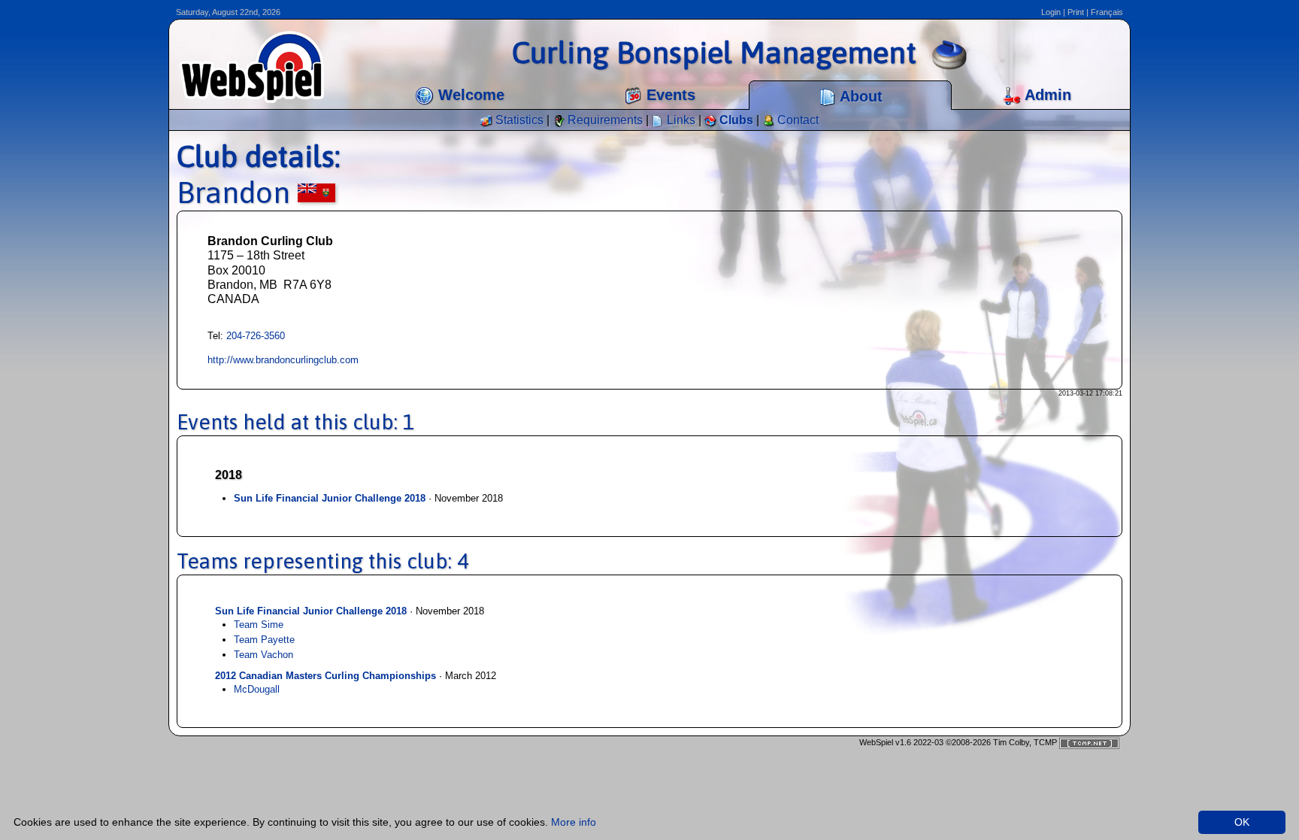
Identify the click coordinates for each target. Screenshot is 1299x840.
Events (668, 94)
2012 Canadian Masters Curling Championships (325, 675)
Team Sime (258, 624)
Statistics (518, 120)
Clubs (734, 120)
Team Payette (264, 639)
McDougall (257, 689)
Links (679, 120)
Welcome (469, 94)
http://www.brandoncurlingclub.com (283, 359)
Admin (1046, 94)
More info (573, 822)
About (859, 96)
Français (1107, 12)
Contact (796, 120)
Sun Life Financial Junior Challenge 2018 (329, 498)
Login (1051, 12)
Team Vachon (263, 654)
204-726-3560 (255, 335)
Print (1075, 12)
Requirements (604, 120)
